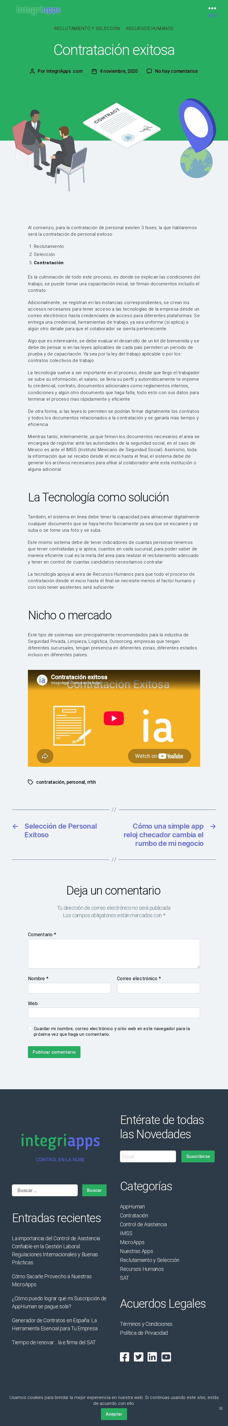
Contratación (134, 1215)
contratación (50, 782)
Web (33, 1003)
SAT (124, 1278)
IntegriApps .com (64, 71)
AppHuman (132, 1206)
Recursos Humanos (150, 28)
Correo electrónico (139, 978)
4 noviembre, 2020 (119, 71)
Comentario (42, 934)
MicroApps (132, 1242)
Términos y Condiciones (146, 1324)
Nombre (38, 978)
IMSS (126, 1233)
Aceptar (114, 1414)
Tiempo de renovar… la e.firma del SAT (54, 1342)
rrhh (91, 782)
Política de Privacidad (144, 1333)
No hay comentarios (176, 71)
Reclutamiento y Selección (87, 28)
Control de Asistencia (143, 1224)
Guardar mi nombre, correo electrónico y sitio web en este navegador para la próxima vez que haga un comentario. (112, 1031)
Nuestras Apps (136, 1251)
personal (75, 782)
